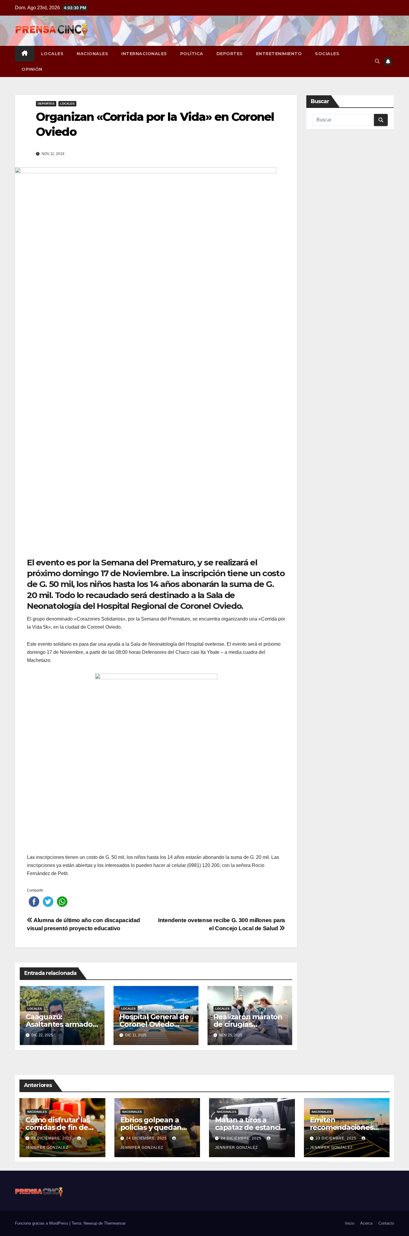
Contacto (386, 1223)
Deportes (229, 53)
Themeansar (114, 1223)
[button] (377, 61)
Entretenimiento (279, 53)
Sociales (327, 53)
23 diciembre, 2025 (337, 1138)
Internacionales (144, 53)
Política (191, 53)
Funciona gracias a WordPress (42, 1223)
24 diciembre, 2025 (52, 1138)
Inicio (349, 1223)
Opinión (32, 69)
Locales (52, 53)
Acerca (366, 1223)
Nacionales (92, 53)
